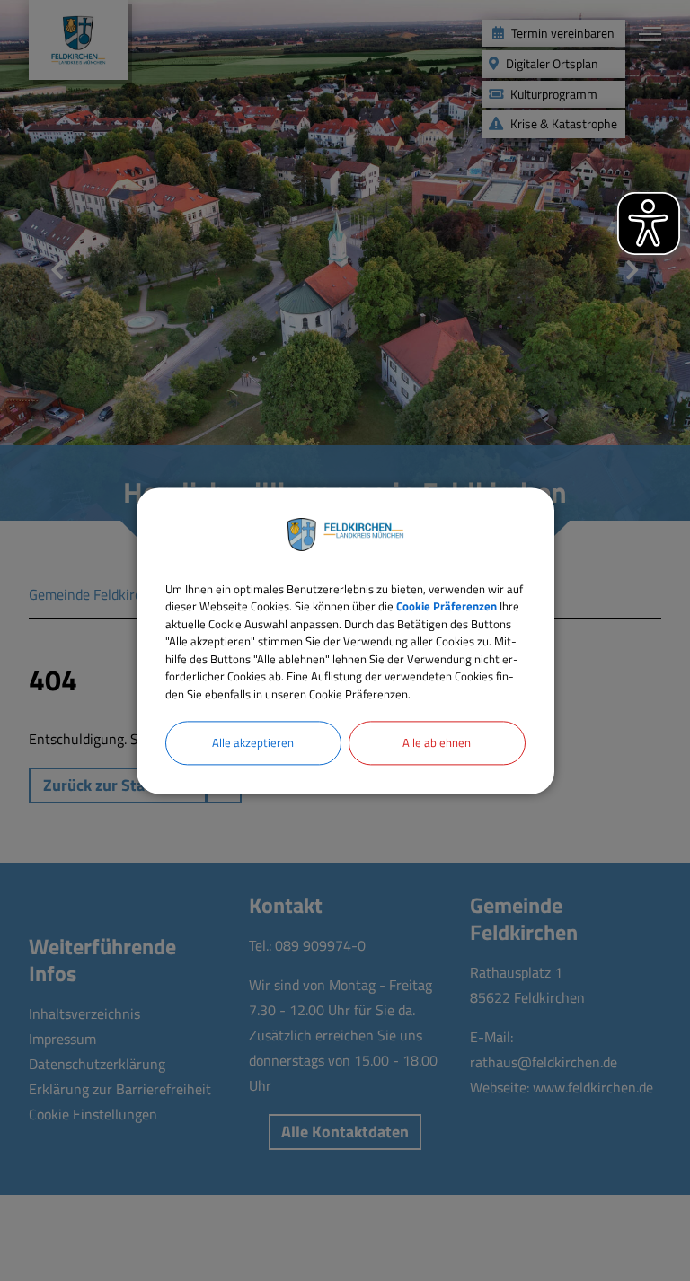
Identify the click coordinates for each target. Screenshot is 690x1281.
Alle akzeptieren (253, 742)
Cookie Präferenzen (446, 606)
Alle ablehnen (436, 742)
